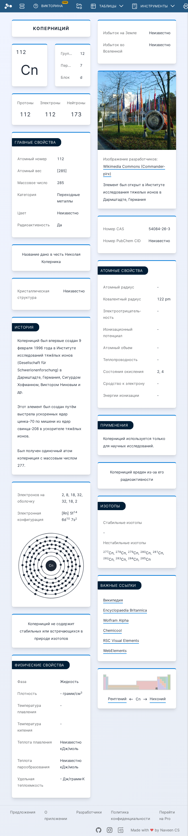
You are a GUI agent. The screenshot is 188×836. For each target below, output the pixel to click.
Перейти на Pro (167, 815)
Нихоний (158, 698)
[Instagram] (109, 830)
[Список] (22, 6)
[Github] (98, 830)
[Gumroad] (120, 830)
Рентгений (117, 698)
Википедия (113, 600)
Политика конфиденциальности (130, 815)
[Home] (8, 6)
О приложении (55, 815)
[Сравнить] (79, 6)
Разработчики (89, 812)
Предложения (22, 812)
